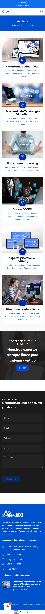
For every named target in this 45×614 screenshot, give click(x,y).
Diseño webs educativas (22, 309)
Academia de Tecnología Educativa (22, 112)
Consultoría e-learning (22, 163)
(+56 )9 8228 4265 (14, 555)
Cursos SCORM (22, 209)
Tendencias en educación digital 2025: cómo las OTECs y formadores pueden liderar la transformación (27, 584)
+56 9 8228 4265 (23, 5)
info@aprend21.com (24, 2)
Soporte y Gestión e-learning (22, 259)
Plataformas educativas (22, 66)
